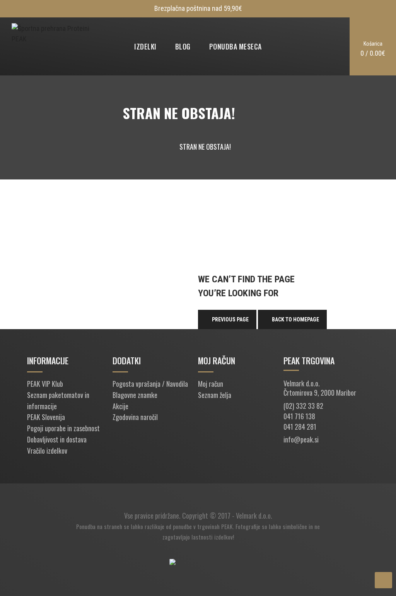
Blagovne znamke (135, 395)
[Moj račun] (321, 46)
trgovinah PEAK (215, 526)
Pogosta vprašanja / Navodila (150, 384)
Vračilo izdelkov (47, 451)
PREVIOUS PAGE (230, 319)
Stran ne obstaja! (205, 147)
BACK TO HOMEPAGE (295, 319)
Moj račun (210, 384)
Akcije (120, 406)
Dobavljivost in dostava (57, 439)
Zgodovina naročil (135, 417)
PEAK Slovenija (46, 417)
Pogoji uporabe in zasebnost (63, 428)
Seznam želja (214, 395)
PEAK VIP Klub (45, 384)
